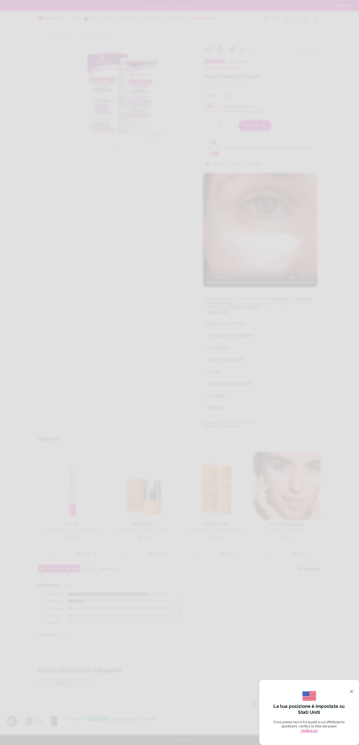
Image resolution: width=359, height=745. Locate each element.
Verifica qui (309, 731)
